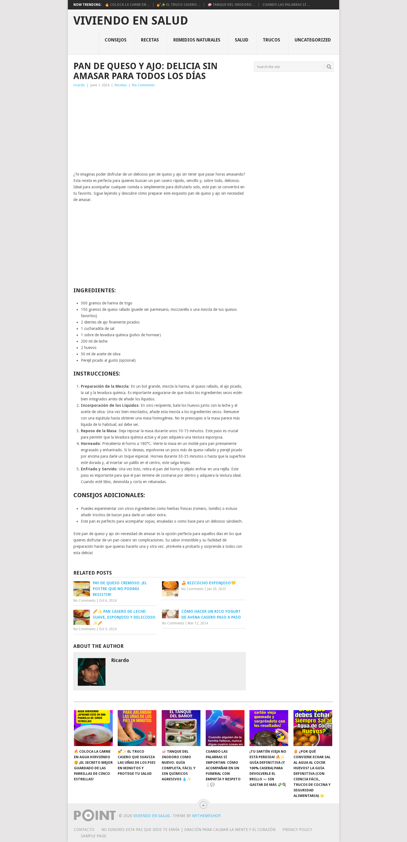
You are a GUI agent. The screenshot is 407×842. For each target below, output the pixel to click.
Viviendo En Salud (130, 21)
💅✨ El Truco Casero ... (178, 5)
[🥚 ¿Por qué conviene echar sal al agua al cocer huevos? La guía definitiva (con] (312, 728)
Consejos (116, 40)
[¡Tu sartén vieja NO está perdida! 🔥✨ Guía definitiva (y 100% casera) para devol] (268, 728)
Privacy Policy (297, 829)
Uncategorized (313, 40)
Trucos (271, 40)
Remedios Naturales (196, 40)
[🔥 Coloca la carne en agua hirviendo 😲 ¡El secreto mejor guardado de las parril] (93, 728)
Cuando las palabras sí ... (286, 5)
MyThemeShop (206, 816)
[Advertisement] (159, 129)
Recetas (150, 40)
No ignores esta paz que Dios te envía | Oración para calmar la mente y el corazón (188, 829)
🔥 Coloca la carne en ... (127, 5)
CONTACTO (84, 829)
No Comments (143, 85)
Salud (241, 40)
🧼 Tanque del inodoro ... (231, 5)
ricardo (79, 85)
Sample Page (93, 836)
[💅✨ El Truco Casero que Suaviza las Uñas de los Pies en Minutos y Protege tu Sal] (137, 728)
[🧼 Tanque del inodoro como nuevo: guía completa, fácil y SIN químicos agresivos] (181, 728)
